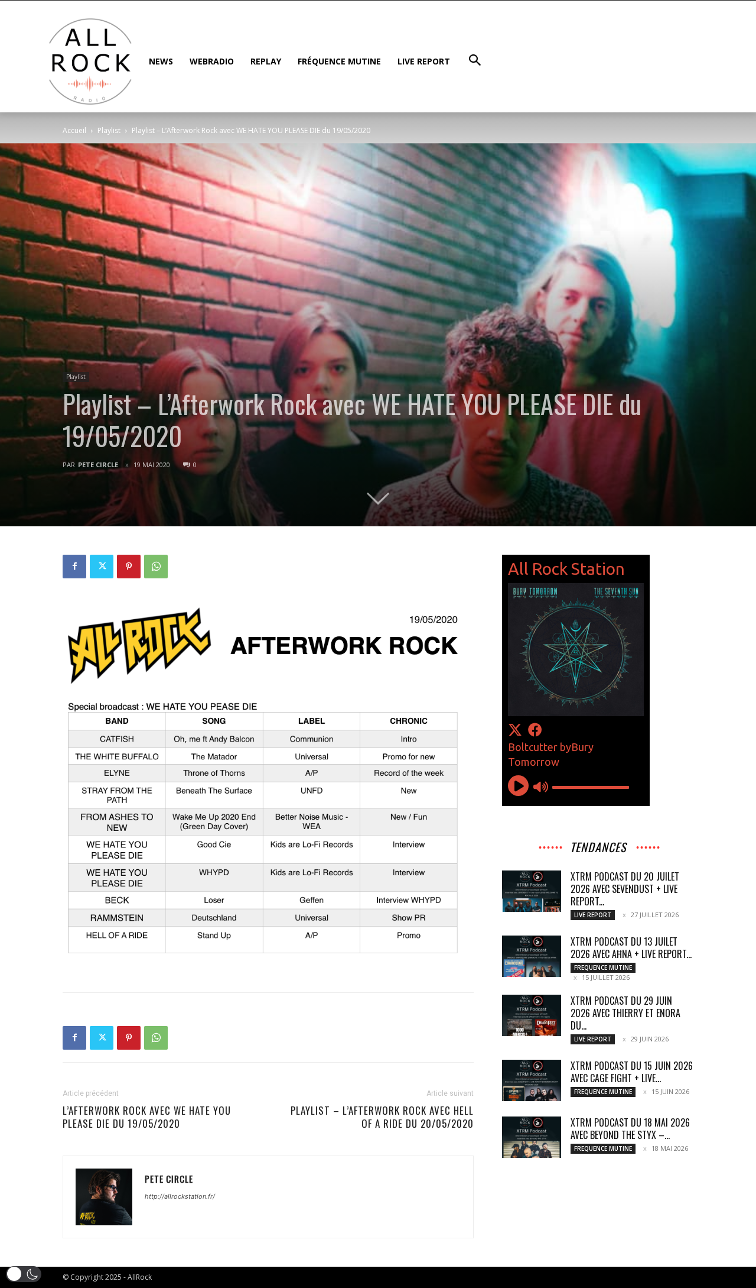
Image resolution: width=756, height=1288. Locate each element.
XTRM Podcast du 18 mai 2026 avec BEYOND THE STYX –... (630, 1128)
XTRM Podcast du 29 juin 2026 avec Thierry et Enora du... (625, 1013)
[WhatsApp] (156, 566)
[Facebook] (74, 566)
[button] (23, 1274)
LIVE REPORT (592, 915)
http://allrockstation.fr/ (180, 1196)
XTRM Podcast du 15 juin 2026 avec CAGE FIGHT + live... (632, 1072)
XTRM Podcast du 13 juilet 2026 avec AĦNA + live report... (631, 947)
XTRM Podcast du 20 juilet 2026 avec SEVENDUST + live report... (625, 888)
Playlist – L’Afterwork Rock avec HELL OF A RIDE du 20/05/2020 (382, 1117)
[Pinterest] (129, 566)
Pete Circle (98, 464)
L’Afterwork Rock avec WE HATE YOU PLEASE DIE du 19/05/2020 (147, 1117)
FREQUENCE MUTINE (603, 967)
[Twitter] (101, 566)
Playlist (108, 130)
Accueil (74, 130)
